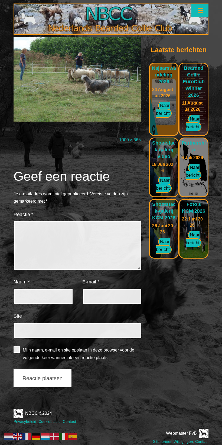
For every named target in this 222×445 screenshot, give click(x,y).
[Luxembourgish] (45, 436)
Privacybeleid (25, 421)
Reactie (23, 214)
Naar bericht (163, 109)
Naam (22, 282)
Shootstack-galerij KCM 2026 (164, 211)
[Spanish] (73, 436)
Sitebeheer (162, 441)
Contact (69, 421)
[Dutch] (8, 436)
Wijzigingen (183, 441)
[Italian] (63, 436)
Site (18, 316)
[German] (36, 436)
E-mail (90, 282)
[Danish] (54, 436)
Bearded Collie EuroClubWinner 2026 (194, 81)
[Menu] (199, 10)
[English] (17, 436)
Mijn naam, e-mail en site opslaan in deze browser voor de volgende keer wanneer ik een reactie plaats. (78, 354)
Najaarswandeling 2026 (164, 74)
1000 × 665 (130, 140)
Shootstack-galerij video (164, 149)
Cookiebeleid (49, 421)
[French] (27, 436)
